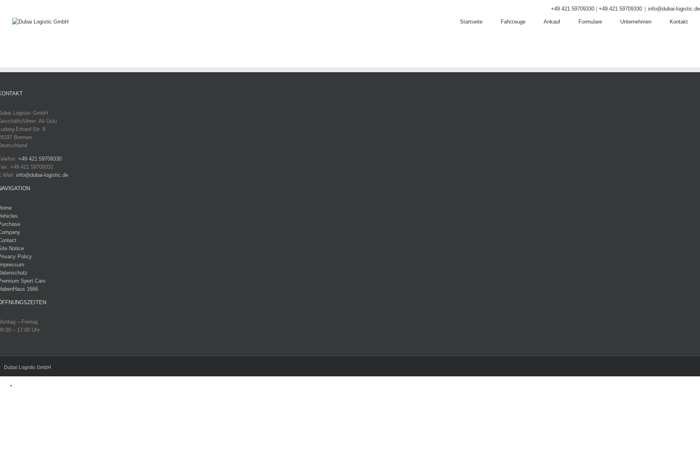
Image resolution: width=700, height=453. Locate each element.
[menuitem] (480, 22)
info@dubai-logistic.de (674, 9)
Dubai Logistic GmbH (27, 367)
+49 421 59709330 (572, 9)
